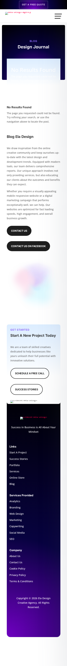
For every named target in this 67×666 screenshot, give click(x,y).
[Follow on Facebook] (34, 619)
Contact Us (19, 230)
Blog (12, 484)
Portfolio (14, 465)
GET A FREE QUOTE (33, 4)
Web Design (16, 513)
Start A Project (18, 452)
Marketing (15, 520)
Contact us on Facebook (28, 246)
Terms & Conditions (21, 581)
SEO (11, 539)
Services (14, 471)
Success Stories (26, 389)
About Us (14, 556)
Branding (15, 507)
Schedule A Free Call (29, 373)
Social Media (17, 532)
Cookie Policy (17, 568)
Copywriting (16, 526)
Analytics (14, 501)
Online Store (16, 477)
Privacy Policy (17, 575)
